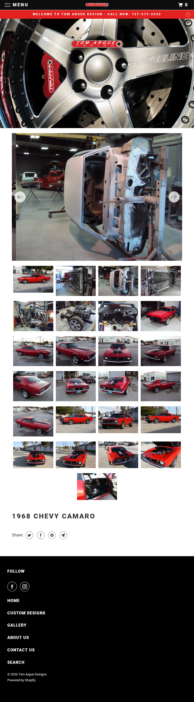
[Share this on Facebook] (40, 535)
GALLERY (17, 625)
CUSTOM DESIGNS (26, 613)
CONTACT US (21, 650)
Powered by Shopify (21, 680)
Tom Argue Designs (32, 674)
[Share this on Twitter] (28, 535)
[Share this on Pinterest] (51, 535)
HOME (13, 600)
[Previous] (20, 197)
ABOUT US (18, 637)
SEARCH (16, 662)
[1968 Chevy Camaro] (97, 197)
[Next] (174, 197)
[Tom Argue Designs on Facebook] (13, 586)
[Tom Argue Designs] (97, 5)
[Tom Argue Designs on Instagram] (26, 586)
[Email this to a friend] (62, 535)
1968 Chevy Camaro (53, 516)
